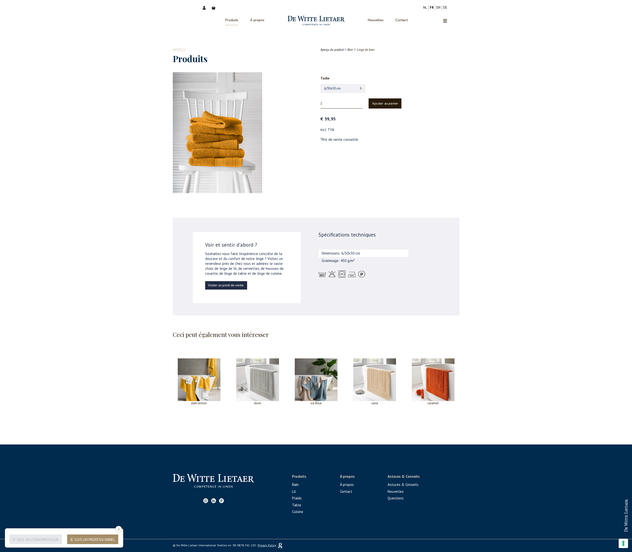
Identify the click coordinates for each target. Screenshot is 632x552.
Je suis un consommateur (36, 539)
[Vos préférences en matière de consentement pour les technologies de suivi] (623, 543)
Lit (294, 491)
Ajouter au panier (385, 103)
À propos (257, 20)
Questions (396, 498)
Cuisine (297, 511)
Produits (231, 20)
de (445, 7)
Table (296, 505)
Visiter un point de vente (226, 285)
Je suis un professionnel (92, 539)
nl (425, 7)
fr (432, 7)
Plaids (297, 498)
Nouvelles (376, 20)
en (438, 7)
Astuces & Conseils (403, 484)
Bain (295, 484)
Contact (401, 20)
